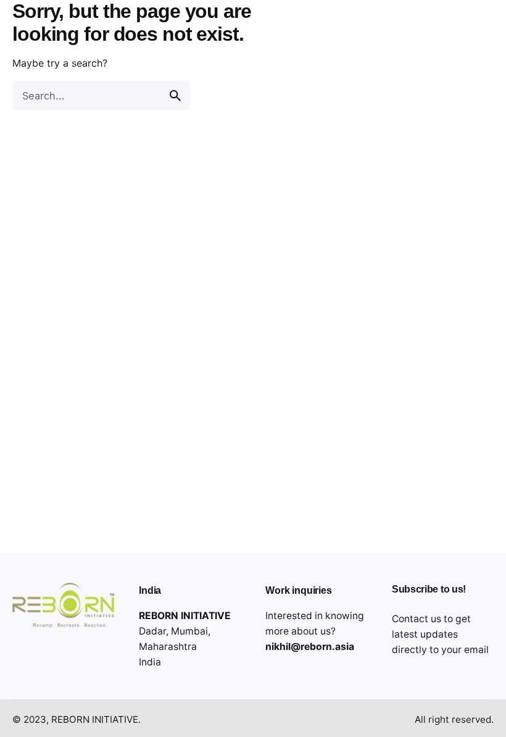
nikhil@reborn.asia (309, 646)
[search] (175, 95)
